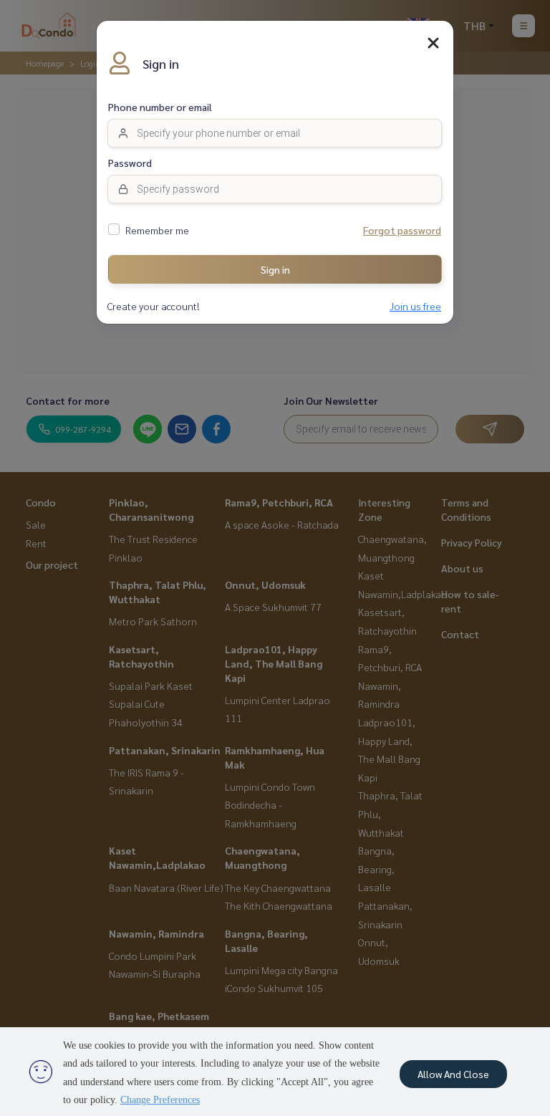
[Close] (433, 43)
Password (130, 163)
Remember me (157, 230)
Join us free (415, 306)
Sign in (275, 269)
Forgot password (402, 230)
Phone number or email (160, 107)
